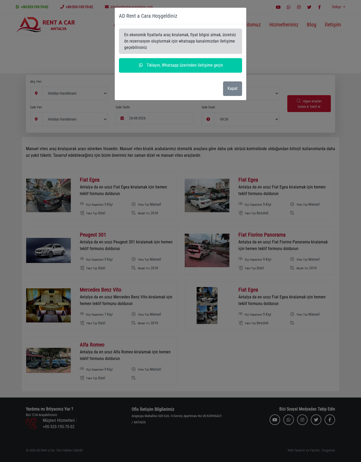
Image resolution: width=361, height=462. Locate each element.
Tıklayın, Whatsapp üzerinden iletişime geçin (184, 65)
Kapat (233, 88)
